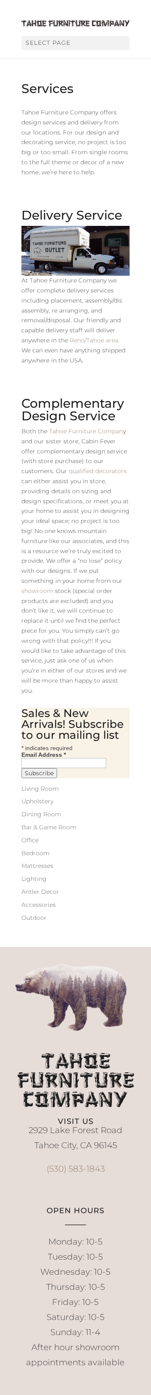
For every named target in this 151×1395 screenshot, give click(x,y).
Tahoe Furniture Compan (86, 431)
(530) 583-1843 (76, 1169)
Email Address (43, 754)
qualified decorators (98, 471)
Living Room (40, 788)
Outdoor (34, 917)
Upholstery (37, 801)
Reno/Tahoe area (94, 340)
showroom (37, 591)
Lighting (34, 879)
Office (30, 840)
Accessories (38, 904)
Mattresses (37, 866)
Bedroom (35, 853)
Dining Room (41, 814)
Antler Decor (40, 891)
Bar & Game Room (48, 827)
